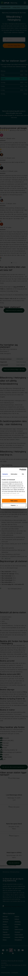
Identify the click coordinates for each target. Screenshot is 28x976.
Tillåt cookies (14, 500)
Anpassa (13, 505)
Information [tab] (14, 474)
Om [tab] (23, 474)
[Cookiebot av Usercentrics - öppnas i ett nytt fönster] (19, 470)
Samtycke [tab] (5, 474)
